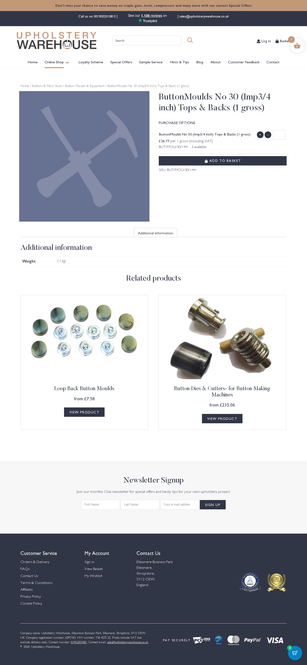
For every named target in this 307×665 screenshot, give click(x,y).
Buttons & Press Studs (47, 86)
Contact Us (29, 576)
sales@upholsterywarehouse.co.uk (203, 16)
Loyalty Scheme (91, 61)
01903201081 (79, 642)
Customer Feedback (244, 61)
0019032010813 (105, 16)
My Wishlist (93, 576)
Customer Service (38, 552)
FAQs (25, 569)
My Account (96, 552)
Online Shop (54, 61)
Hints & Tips (179, 61)
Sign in (89, 562)
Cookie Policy (31, 604)
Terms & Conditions (36, 583)
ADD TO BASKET (224, 160)
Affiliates (26, 590)
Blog (199, 61)
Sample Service (151, 61)
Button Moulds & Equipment (85, 86)
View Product (84, 412)
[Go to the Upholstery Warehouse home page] (56, 40)
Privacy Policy (30, 597)
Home (33, 61)
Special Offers (121, 61)
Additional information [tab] (155, 232)
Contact (272, 61)
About (216, 61)
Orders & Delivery (34, 562)
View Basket (93, 569)
